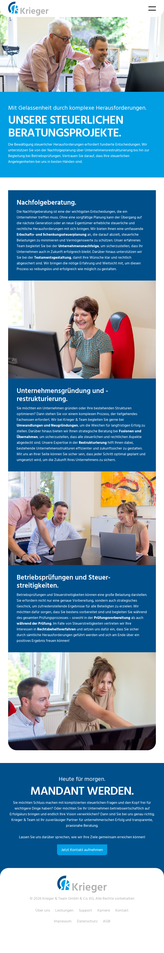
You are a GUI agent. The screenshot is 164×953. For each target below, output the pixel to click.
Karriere (103, 910)
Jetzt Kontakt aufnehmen (82, 849)
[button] (152, 8)
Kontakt (122, 910)
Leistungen (64, 910)
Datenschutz (87, 921)
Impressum (63, 921)
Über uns (42, 910)
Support (85, 910)
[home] (28, 9)
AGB (106, 921)
